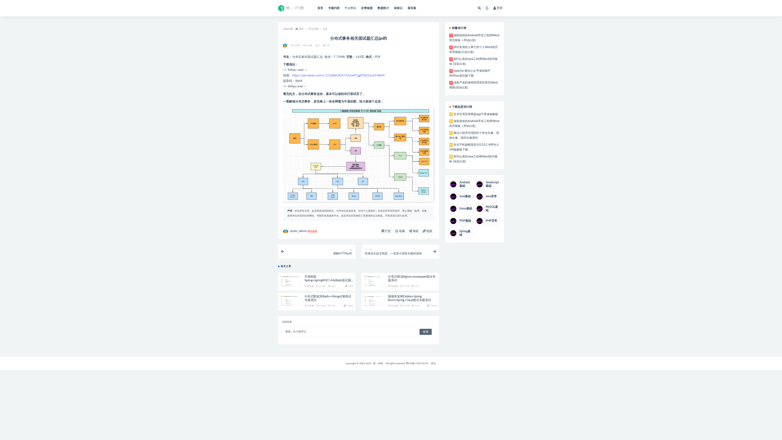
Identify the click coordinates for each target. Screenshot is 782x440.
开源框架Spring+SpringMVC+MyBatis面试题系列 (327, 280)
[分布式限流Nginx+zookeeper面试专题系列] (374, 281)
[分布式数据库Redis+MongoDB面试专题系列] (290, 300)
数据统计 (383, 8)
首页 (320, 8)
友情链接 (367, 8)
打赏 (387, 231)
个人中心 (350, 8)
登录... (288, 331)
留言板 (412, 8)
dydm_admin (303, 231)
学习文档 (313, 29)
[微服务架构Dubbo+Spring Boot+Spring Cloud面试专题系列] (374, 301)
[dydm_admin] (285, 46)
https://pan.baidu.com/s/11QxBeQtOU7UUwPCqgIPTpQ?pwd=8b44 (338, 75)
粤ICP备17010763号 (417, 363)
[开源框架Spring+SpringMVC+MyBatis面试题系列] (290, 281)
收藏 (401, 231)
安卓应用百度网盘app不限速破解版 (476, 114)
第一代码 (378, 363)
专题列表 (334, 8)
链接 (429, 231)
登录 (499, 8)
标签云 (398, 8)
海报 (415, 231)
